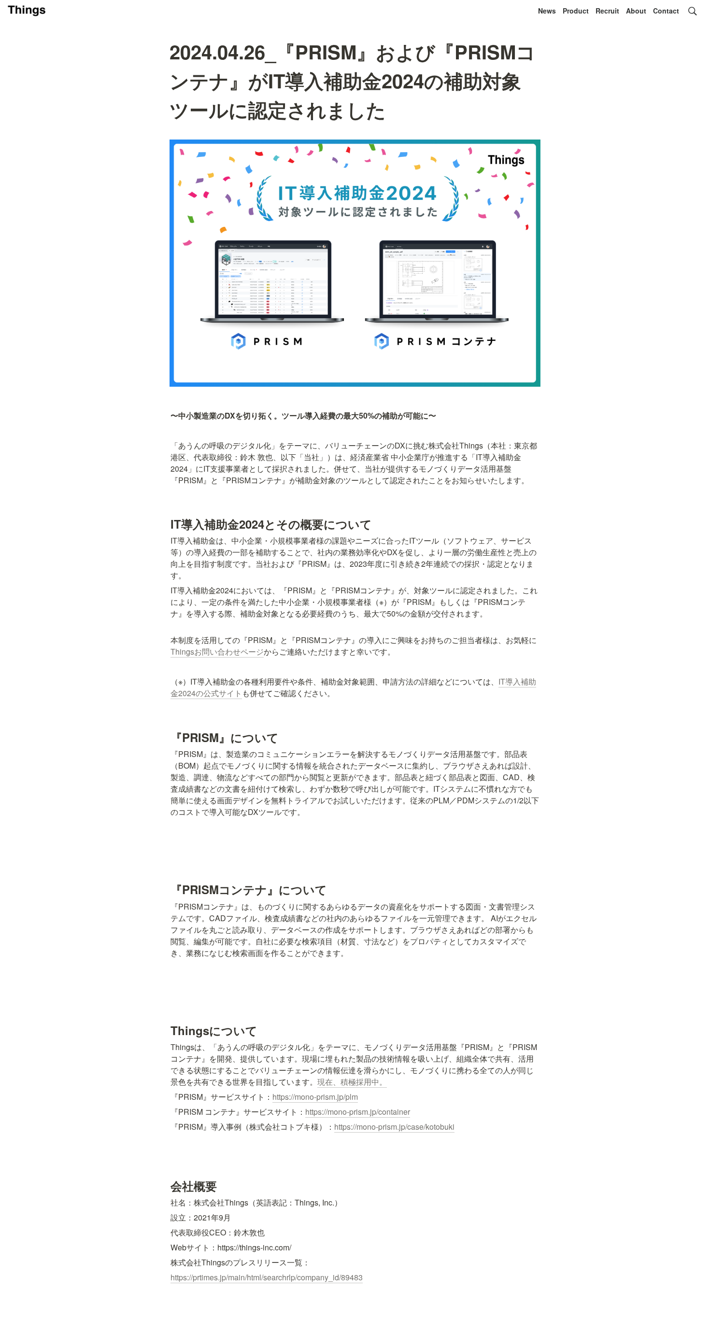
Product (576, 10)
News (547, 10)
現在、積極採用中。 (352, 1081)
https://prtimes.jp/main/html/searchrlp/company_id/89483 (266, 1277)
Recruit (607, 10)
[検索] (692, 11)
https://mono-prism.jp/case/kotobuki (394, 1126)
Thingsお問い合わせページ (217, 651)
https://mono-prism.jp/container (357, 1111)
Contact (666, 10)
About (636, 10)
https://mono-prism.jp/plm (315, 1096)
